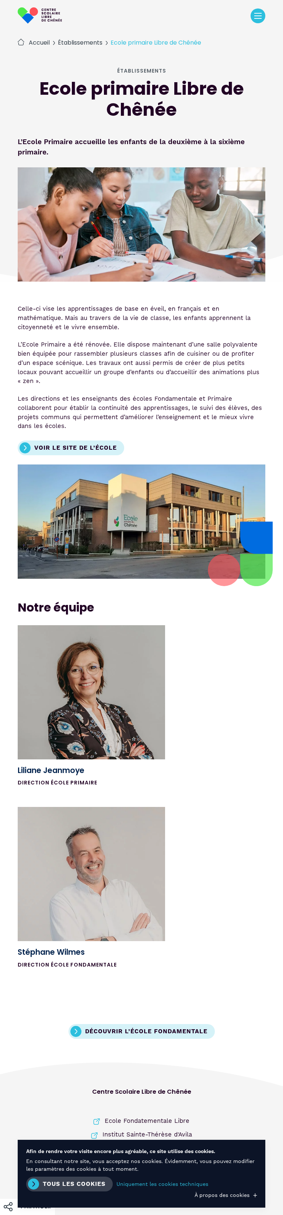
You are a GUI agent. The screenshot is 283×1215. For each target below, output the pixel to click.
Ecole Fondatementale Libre (147, 1120)
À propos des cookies (222, 1195)
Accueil (39, 43)
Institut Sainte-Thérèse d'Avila (147, 1134)
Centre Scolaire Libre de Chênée (40, 15)
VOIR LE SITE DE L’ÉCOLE (75, 448)
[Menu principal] (258, 15)
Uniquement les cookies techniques (162, 1184)
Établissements (80, 43)
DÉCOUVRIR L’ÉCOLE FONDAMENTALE (146, 1031)
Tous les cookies (74, 1184)
